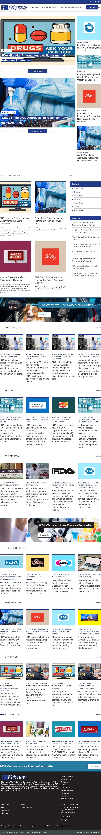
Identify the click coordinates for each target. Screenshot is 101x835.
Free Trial (67, 7)
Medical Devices (79, 210)
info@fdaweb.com (69, 812)
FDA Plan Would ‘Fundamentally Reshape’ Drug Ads (61, 686)
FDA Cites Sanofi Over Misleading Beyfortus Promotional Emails (86, 686)
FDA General (78, 195)
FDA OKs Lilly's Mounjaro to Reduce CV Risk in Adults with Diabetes (49, 280)
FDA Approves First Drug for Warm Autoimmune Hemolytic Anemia (37, 419)
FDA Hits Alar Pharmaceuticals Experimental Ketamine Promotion (14, 221)
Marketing (77, 206)
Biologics (81, 71)
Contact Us (75, 7)
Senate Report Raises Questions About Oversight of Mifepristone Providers (89, 631)
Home (33, 7)
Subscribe (91, 7)
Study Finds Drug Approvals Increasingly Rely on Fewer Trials (88, 158)
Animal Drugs (78, 188)
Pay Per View (58, 7)
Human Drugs (82, 42)
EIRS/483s (65, 785)
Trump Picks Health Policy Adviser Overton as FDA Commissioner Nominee (88, 485)
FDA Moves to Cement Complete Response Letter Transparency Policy (10, 577)
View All (71, 175)
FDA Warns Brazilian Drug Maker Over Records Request (36, 577)
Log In (89, 2)
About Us (39, 7)
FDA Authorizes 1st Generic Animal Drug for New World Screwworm (63, 357)
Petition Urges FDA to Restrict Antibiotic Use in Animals (36, 357)
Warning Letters (26, 807)
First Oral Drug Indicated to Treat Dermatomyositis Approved (89, 48)
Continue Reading (37, 71)
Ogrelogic (45, 832)
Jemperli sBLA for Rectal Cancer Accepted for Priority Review (61, 419)
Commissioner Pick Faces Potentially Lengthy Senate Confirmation (63, 485)
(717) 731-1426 (69, 810)
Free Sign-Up (44, 315)
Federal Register (79, 199)
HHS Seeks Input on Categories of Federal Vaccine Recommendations (88, 419)
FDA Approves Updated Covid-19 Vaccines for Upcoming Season (88, 77)
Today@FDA (48, 7)
